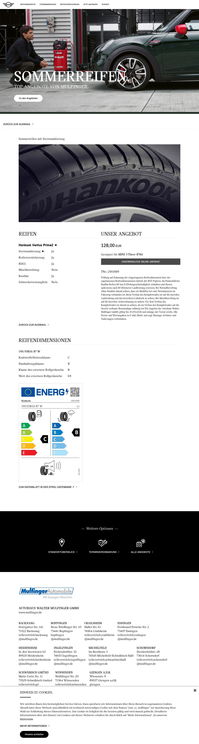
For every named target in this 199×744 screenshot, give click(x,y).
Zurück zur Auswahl (17, 124)
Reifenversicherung (69, 4)
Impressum (26, 719)
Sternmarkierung (48, 4)
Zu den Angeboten (28, 98)
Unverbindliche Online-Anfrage (141, 261)
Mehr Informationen (33, 726)
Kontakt (105, 4)
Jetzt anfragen (90, 4)
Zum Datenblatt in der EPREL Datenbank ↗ (46, 487)
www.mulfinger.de (30, 612)
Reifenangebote (28, 4)
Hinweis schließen (34, 734)
